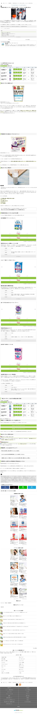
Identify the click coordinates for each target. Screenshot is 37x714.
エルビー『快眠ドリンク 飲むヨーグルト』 (4, 73)
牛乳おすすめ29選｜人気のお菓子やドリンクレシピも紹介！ (10, 450)
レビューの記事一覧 (27, 689)
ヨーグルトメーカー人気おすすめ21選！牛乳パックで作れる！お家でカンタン (23, 597)
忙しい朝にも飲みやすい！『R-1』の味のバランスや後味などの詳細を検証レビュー (22, 542)
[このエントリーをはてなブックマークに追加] (32, 487)
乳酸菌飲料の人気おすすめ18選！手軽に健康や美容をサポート (14, 517)
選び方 (9, 39)
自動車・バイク (21, 664)
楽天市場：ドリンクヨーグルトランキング (18, 428)
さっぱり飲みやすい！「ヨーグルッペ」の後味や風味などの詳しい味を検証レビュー (14, 530)
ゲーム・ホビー (4, 669)
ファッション (3, 662)
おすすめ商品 (28, 39)
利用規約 (18, 706)
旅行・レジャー (21, 669)
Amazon (19, 274)
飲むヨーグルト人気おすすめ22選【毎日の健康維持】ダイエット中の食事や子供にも (23, 504)
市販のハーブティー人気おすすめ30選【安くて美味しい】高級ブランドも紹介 (13, 633)
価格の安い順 (10, 65)
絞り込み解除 (6, 64)
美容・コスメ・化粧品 (4, 660)
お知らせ (28, 699)
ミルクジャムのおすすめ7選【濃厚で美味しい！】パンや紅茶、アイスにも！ (13, 454)
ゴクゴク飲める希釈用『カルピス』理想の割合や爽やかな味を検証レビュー (22, 530)
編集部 (9, 695)
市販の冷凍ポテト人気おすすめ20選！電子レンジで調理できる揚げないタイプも (13, 619)
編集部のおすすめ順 (4, 65)
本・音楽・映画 (21, 667)
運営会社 (28, 697)
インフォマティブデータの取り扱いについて (9, 699)
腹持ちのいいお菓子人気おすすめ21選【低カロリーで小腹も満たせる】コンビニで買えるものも (15, 626)
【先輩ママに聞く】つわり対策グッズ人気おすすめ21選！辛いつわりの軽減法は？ (14, 559)
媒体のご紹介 (27, 695)
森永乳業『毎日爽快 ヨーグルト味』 (4, 79)
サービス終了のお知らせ (28, 701)
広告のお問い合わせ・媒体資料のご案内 (9, 701)
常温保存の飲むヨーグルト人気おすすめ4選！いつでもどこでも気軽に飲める (23, 3)
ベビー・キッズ (12, 569)
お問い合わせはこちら (9, 703)
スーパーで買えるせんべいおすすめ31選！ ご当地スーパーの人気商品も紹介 (13, 640)
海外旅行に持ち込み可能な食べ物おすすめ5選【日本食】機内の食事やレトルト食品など (14, 637)
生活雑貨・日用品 (4, 657)
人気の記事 (27, 687)
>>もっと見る (35, 648)
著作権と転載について (9, 697)
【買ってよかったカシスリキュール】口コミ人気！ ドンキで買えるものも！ (13, 644)
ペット (2, 667)
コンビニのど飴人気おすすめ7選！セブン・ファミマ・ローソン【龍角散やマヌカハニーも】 (15, 612)
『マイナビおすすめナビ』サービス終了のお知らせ (18, 5)
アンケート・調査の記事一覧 (9, 689)
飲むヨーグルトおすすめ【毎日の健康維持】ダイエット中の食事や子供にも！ (13, 209)
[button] (16, 272)
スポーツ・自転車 (21, 662)
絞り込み (2, 64)
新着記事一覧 (9, 687)
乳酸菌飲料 (9, 3)
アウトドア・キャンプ (4, 664)
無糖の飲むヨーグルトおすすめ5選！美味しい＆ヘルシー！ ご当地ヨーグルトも (14, 504)
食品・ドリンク (5, 3)
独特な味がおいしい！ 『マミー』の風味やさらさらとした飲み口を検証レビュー (14, 542)
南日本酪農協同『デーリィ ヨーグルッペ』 (4, 69)
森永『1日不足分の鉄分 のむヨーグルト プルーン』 (4, 76)
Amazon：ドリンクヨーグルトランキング (18, 425)
